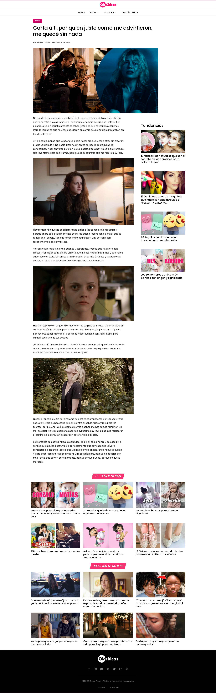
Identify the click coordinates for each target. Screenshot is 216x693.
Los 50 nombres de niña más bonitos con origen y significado (161, 276)
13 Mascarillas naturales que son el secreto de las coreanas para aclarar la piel (163, 159)
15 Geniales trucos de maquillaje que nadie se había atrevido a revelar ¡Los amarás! (161, 200)
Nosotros (114, 688)
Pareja (37, 21)
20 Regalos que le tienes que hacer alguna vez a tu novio (159, 238)
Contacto (101, 688)
